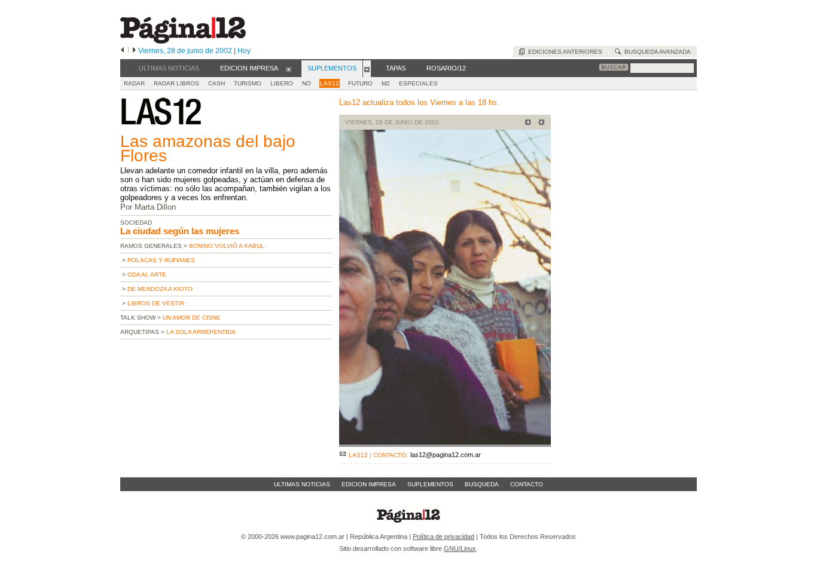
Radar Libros (176, 83)
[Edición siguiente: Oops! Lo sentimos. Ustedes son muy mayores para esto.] (540, 123)
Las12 (329, 83)
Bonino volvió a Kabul (226, 246)
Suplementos (430, 484)
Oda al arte (146, 274)
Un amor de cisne (192, 317)
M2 (386, 83)
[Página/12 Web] (183, 40)
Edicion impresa (369, 484)
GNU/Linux (460, 548)
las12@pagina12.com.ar (445, 454)
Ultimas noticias (302, 484)
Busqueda (482, 484)
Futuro (360, 83)
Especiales (418, 83)
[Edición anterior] (122, 51)
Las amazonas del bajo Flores (207, 148)
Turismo (247, 83)
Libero (281, 83)
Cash (216, 83)
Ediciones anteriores (563, 51)
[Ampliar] (445, 441)
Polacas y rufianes (161, 260)
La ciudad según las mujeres (179, 231)
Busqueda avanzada (656, 51)
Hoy (244, 51)
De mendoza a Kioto (160, 289)
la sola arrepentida (201, 332)
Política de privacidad (443, 536)
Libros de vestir (155, 303)
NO (306, 83)
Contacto (526, 484)
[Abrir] (288, 68)
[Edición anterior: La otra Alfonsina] (526, 123)
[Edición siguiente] (134, 51)
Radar (134, 83)
